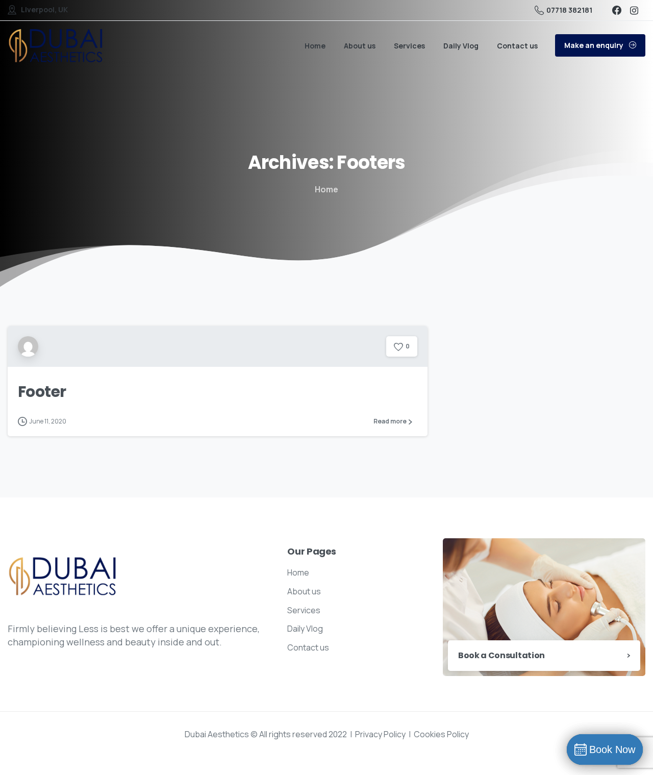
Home (326, 189)
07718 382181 (569, 10)
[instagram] (634, 10)
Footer (42, 392)
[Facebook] (616, 10)
